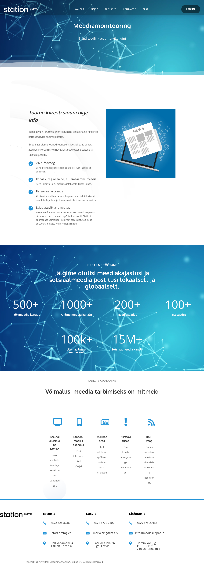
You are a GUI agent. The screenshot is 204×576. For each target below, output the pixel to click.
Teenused (110, 9)
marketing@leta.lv (105, 533)
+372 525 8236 (60, 523)
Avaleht (79, 9)
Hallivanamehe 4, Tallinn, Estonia (62, 544)
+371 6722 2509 (104, 523)
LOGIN (190, 9)
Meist (94, 9)
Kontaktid (129, 9)
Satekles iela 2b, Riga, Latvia (105, 544)
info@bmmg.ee (61, 533)
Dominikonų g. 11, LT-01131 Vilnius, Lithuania (148, 546)
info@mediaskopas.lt (149, 533)
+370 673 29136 (147, 523)
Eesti (146, 9)
